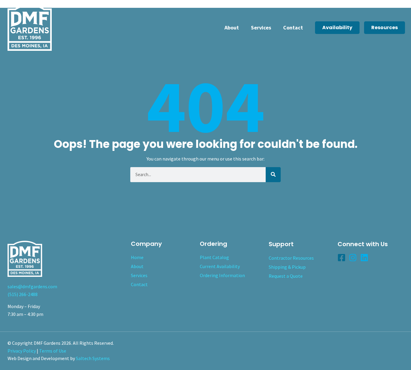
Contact (293, 27)
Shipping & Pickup (287, 267)
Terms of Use (52, 351)
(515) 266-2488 (23, 294)
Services (261, 27)
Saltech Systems (93, 358)
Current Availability (220, 266)
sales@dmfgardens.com (32, 286)
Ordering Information (222, 275)
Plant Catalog (214, 257)
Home (137, 257)
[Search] (273, 174)
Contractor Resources (291, 258)
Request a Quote (286, 276)
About (231, 27)
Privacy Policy (22, 351)
